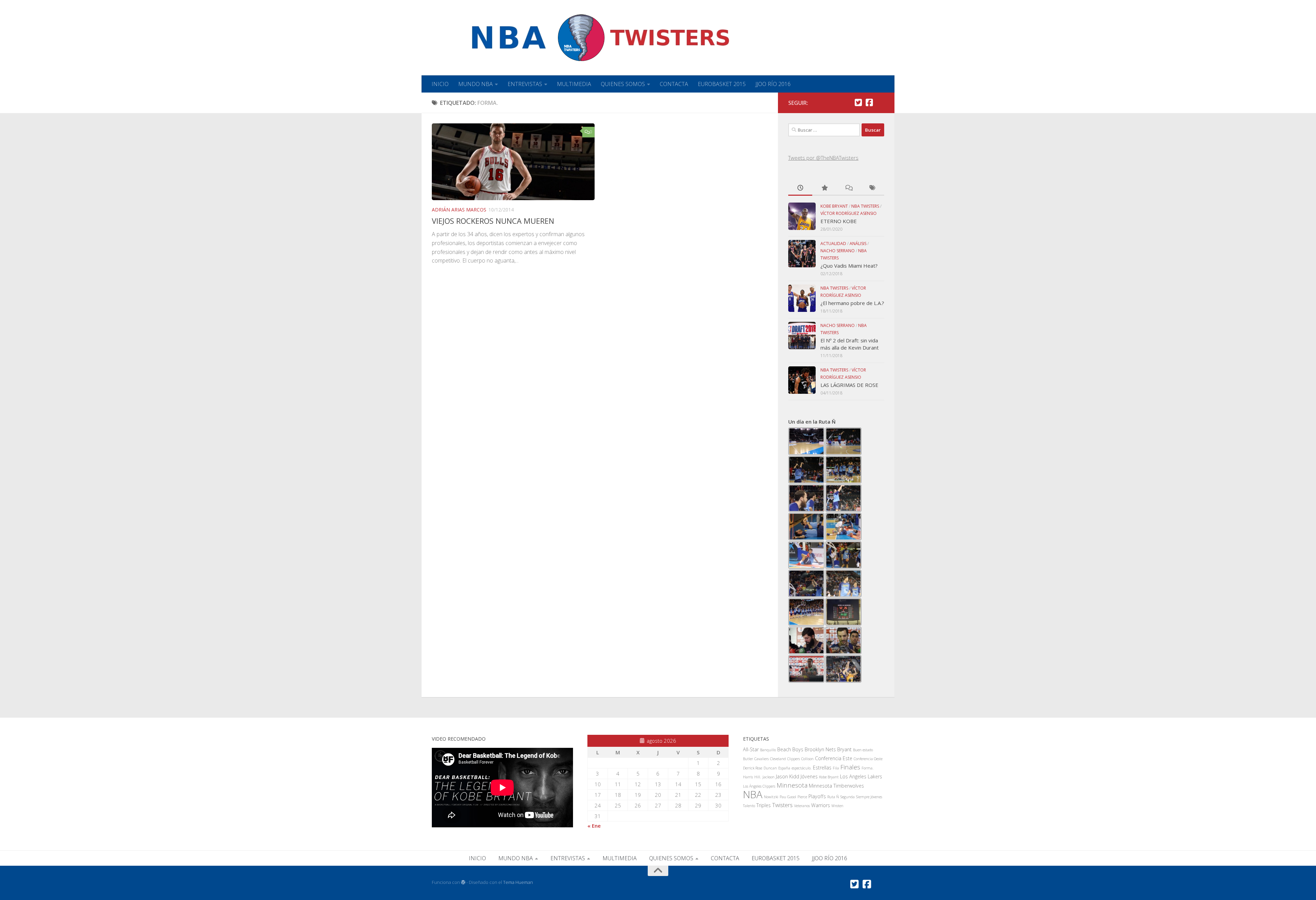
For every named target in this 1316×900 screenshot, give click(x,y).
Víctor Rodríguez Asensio (848, 213)
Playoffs (817, 796)
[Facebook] (869, 102)
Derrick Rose (752, 768)
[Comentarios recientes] (848, 188)
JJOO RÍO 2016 (773, 84)
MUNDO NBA (475, 84)
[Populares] (824, 188)
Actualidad (833, 243)
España (784, 768)
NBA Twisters (865, 206)
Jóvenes (809, 776)
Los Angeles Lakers (861, 776)
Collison (807, 758)
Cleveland (778, 758)
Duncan (770, 768)
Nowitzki (771, 796)
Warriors (820, 805)
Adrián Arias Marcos (459, 209)
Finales (850, 767)
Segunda (847, 796)
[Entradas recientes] (800, 188)
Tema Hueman (518, 882)
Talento (749, 805)
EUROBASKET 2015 (722, 84)
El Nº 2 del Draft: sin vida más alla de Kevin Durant (849, 344)
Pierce (802, 796)
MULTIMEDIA (574, 84)
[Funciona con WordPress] (463, 882)
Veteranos (802, 805)
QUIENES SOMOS (623, 84)
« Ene (594, 825)
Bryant (844, 749)
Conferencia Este (833, 758)
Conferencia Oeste (868, 758)
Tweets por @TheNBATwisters (823, 157)
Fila (836, 768)
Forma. (868, 768)
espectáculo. (802, 768)
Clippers (793, 758)
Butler (748, 758)
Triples (763, 805)
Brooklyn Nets (820, 749)
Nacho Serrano (837, 251)
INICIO (440, 84)
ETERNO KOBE (838, 221)
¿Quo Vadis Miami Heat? (849, 265)
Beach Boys (790, 749)
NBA (753, 794)
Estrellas (822, 767)
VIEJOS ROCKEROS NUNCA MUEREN (493, 221)
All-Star (751, 749)
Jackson (769, 777)
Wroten (837, 805)
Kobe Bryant (834, 206)
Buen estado (863, 749)
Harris (748, 777)
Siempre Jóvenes (869, 796)
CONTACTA (674, 84)
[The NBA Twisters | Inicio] (583, 38)
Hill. (757, 777)
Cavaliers (761, 758)
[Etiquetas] (872, 188)
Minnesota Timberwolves (836, 785)
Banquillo (768, 749)
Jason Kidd (787, 776)
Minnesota (792, 785)
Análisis (858, 243)
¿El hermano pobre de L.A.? (852, 303)
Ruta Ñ (833, 796)
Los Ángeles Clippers (759, 786)
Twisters (782, 805)
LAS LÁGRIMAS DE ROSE (849, 384)
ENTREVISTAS (525, 84)
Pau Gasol (788, 796)
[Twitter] (858, 102)
